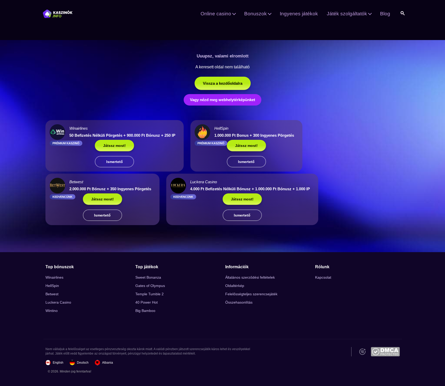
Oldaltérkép (234, 286)
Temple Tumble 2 (149, 294)
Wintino (51, 311)
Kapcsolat (323, 277)
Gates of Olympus (150, 286)
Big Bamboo (145, 311)
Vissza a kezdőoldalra (222, 83)
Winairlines (54, 277)
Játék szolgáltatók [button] (347, 13)
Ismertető (114, 162)
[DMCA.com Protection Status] (385, 351)
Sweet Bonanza (148, 277)
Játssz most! (114, 145)
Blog (385, 13)
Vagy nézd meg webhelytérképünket (222, 99)
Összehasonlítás (239, 302)
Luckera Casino (58, 302)
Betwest (51, 294)
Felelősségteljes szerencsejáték (251, 294)
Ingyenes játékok (299, 13)
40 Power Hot (146, 302)
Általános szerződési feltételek (250, 277)
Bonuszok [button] (255, 13)
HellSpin (52, 286)
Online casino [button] (216, 13)
